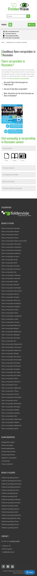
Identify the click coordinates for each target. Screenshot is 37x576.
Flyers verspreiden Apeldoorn (11, 253)
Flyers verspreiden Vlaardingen (11, 403)
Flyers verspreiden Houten (9, 310)
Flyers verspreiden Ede (8, 272)
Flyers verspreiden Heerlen (10, 294)
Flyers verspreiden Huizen (9, 313)
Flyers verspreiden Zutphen (10, 422)
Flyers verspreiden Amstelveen (11, 247)
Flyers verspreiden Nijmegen (10, 335)
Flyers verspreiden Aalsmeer (10, 228)
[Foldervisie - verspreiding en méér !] (18, 6)
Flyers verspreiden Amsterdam (11, 250)
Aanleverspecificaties (8, 455)
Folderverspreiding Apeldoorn (11, 487)
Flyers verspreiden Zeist (9, 416)
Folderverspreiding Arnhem (10, 490)
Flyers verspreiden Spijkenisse (11, 388)
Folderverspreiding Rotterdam (11, 515)
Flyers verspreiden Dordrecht (10, 269)
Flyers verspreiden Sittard (9, 378)
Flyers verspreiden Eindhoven (11, 275)
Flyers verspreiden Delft (9, 263)
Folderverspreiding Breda (9, 493)
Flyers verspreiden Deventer (10, 266)
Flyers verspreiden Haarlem (10, 285)
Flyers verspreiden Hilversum (10, 300)
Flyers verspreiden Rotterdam (11, 366)
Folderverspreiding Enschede (10, 503)
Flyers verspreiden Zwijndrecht (11, 425)
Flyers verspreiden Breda (9, 260)
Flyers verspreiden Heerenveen (11, 291)
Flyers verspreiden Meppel (10, 328)
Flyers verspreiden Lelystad (10, 322)
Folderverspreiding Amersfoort (11, 481)
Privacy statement (7, 464)
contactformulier (14, 541)
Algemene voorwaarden (8, 458)
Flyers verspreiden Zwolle (9, 428)
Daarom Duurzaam (18, 573)
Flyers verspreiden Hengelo (10, 297)
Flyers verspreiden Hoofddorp (11, 303)
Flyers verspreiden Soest (9, 385)
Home (2, 42)
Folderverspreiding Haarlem (10, 509)
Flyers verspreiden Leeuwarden (11, 316)
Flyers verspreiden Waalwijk (10, 410)
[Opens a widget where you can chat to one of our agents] (29, 572)
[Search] (28, 16)
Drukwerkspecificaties (8, 451)
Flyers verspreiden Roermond (11, 357)
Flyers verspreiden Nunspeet (10, 338)
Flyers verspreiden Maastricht (10, 325)
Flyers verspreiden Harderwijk (11, 288)
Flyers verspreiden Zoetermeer (11, 419)
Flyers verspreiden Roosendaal (11, 360)
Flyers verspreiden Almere (10, 238)
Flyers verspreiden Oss (8, 341)
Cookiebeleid (5, 461)
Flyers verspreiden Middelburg (11, 332)
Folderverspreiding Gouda (9, 506)
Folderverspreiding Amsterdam (11, 484)
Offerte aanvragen (7, 445)
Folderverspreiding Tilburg (10, 521)
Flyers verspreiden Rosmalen (10, 363)
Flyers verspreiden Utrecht (10, 394)
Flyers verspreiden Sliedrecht (10, 382)
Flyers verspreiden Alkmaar (10, 231)
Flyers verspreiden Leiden (9, 319)
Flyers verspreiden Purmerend (11, 347)
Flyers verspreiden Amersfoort (11, 244)
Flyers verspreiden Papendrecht (11, 344)
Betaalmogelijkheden (8, 448)
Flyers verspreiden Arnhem (10, 256)
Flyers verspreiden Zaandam (10, 413)
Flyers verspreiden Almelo (9, 235)
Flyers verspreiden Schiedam (10, 369)
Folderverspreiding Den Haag (10, 518)
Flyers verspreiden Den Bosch (11, 375)
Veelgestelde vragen (8, 442)
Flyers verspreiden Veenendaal (11, 397)
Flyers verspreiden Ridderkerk (11, 350)
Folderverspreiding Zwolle (9, 528)
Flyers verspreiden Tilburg (9, 391)
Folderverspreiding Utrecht (10, 524)
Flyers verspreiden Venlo (9, 400)
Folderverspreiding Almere (10, 478)
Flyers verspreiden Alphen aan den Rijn (14, 241)
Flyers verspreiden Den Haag (10, 372)
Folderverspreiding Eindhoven (11, 499)
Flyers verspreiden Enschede (10, 278)
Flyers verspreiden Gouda (9, 281)
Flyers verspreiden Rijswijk (10, 353)
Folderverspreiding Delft (9, 496)
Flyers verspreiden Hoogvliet (10, 307)
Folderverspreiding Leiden (9, 512)
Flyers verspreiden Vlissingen (10, 407)
